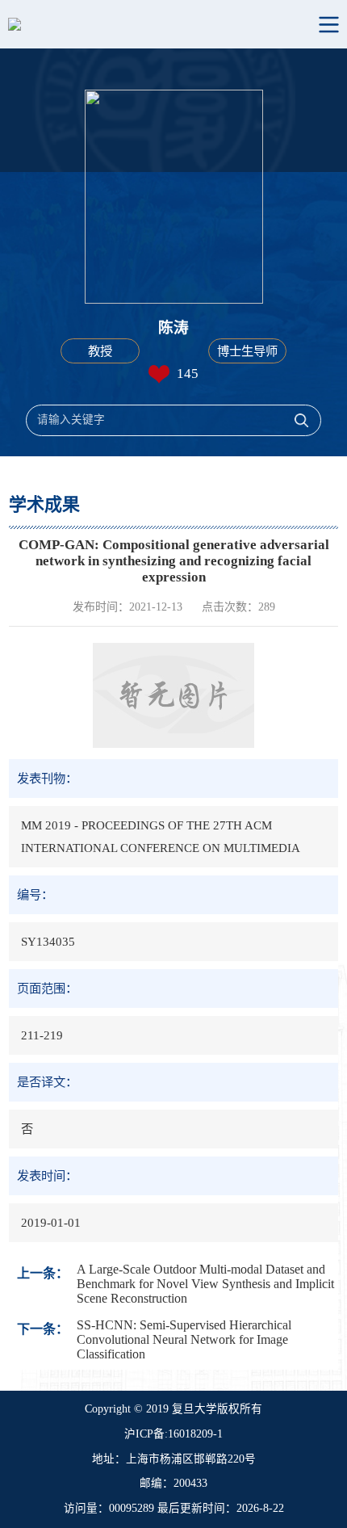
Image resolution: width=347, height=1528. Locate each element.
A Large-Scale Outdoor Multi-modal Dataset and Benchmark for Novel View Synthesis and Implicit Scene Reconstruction (205, 1283)
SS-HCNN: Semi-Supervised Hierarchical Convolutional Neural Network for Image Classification (184, 1339)
